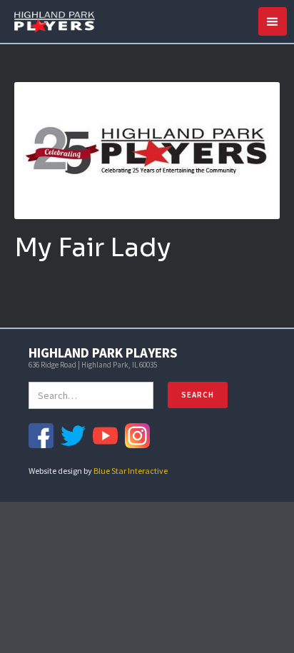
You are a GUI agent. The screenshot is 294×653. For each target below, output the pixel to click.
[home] (51, 20)
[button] (272, 21)
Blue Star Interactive (130, 470)
